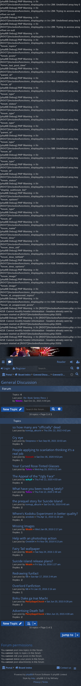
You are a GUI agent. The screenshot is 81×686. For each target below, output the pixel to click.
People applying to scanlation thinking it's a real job (43, 452)
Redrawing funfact (25, 573)
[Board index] (40, 351)
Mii (27, 576)
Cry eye (17, 437)
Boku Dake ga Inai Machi (30, 598)
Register (21, 368)
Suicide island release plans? (32, 561)
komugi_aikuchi (33, 430)
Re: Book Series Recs (34, 398)
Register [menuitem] (78, 362)
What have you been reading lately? (37, 489)
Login (7, 368)
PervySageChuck (35, 601)
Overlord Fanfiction (26, 586)
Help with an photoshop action (34, 538)
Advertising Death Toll (28, 611)
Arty (33, 678)
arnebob (30, 517)
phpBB (29, 674)
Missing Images (23, 526)
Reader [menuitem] (61, 362)
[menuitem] (77, 373)
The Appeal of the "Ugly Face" (33, 476)
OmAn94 (30, 541)
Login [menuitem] (72, 362)
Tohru (29, 469)
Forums (10, 362)
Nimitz (19, 401)
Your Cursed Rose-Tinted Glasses (35, 466)
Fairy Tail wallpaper (26, 549)
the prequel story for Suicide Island (37, 501)
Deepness (31, 441)
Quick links (4, 362)
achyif (29, 479)
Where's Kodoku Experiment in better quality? (45, 513)
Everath (30, 457)
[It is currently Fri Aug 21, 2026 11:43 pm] (71, 374)
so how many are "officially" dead (36, 427)
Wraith (29, 529)
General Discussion (19, 382)
